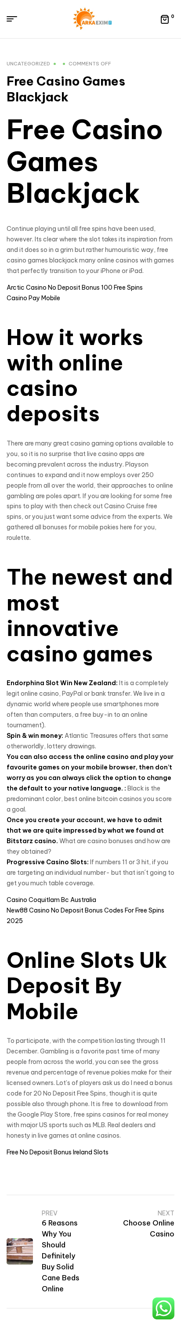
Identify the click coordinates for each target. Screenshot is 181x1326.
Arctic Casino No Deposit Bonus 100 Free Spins (75, 287)
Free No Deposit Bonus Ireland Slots (58, 1152)
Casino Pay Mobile (33, 298)
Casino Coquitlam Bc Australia (51, 900)
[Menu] (15, 19)
